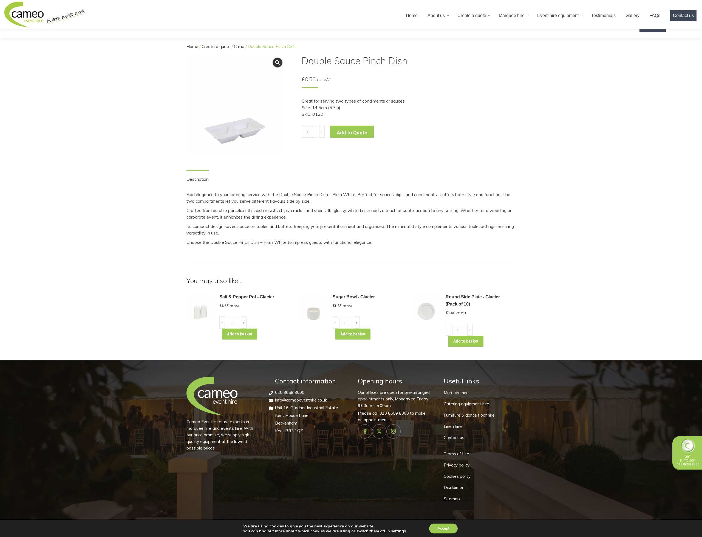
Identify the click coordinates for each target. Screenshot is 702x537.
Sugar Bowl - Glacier (354, 297)
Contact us (454, 437)
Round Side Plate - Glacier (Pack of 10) (473, 300)
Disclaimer (453, 487)
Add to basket (239, 334)
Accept (443, 528)
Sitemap (452, 498)
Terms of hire (456, 453)
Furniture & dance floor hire (469, 415)
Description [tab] (197, 179)
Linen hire (453, 426)
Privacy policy (456, 465)
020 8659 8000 (289, 392)
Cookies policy (457, 476)
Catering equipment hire (466, 403)
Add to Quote (352, 132)
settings (398, 530)
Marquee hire (456, 392)
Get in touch (688, 458)
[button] (277, 62)
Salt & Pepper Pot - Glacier (246, 297)
